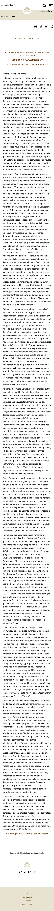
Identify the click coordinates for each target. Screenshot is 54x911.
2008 (13, 16)
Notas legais (27, 897)
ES (25, 38)
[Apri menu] (50, 6)
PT (39, 38)
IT (34, 38)
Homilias (6, 16)
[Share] (51, 27)
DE (15, 38)
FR (30, 38)
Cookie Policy (27, 900)
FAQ (27, 893)
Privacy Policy (27, 904)
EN (20, 38)
